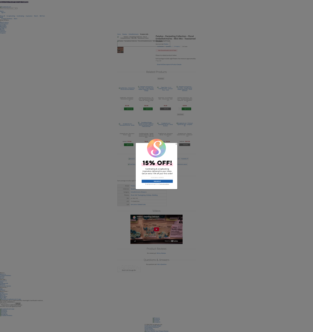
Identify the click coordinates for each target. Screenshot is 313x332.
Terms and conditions (164, 184)
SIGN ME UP (157, 181)
